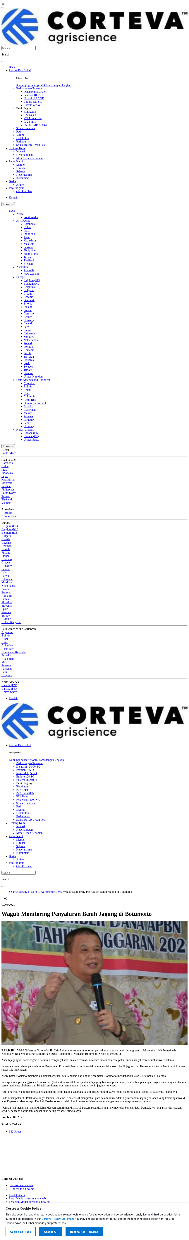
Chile (27, 393)
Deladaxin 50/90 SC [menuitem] (35, 91)
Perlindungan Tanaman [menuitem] (29, 88)
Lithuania (29, 333)
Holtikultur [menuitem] (22, 138)
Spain (27, 363)
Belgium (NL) (32, 283)
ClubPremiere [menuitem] (24, 191)
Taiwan (28, 257)
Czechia (28, 296)
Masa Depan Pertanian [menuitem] (29, 158)
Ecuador (28, 406)
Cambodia (30, 223)
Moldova (29, 336)
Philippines (30, 250)
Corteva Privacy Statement (58, 1219)
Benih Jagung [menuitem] (24, 108)
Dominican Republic (36, 403)
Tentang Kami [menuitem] (17, 148)
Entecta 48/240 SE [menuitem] (34, 105)
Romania (29, 350)
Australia (29, 270)
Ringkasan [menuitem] (30, 111)
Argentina (29, 383)
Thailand (29, 260)
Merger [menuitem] (20, 164)
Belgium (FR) (32, 280)
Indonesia (8, 204)
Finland (28, 306)
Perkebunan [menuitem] (23, 141)
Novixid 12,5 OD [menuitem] (34, 98)
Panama (28, 416)
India (27, 230)
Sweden (28, 366)
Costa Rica (30, 399)
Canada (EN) (31, 432)
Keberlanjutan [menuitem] (24, 154)
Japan (27, 237)
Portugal (28, 346)
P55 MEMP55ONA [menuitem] (35, 124)
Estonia (28, 303)
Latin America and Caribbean (33, 379)
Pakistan (28, 247)
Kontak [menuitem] (13, 197)
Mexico (28, 413)
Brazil (27, 389)
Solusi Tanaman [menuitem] (25, 128)
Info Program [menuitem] (16, 187)
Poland (28, 343)
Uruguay (29, 426)
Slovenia (29, 359)
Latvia (27, 330)
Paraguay (29, 419)
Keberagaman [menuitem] (24, 174)
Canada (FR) (31, 436)
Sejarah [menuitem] (20, 171)
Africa (20, 213)
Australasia (22, 267)
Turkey (28, 369)
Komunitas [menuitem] (22, 178)
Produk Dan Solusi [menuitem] (20, 70)
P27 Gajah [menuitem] (30, 114)
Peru (26, 423)
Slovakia (29, 356)
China (27, 227)
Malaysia (29, 243)
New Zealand (31, 273)
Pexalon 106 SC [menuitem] (33, 95)
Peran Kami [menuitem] (16, 161)
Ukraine (28, 373)
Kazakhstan (30, 240)
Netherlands (31, 340)
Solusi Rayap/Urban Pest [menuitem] (30, 144)
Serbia (27, 353)
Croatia (28, 293)
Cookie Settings (20, 1232)
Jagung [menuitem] (20, 134)
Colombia (29, 396)
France (28, 310)
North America (25, 429)
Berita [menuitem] (12, 181)
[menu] (2, 4)
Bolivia (28, 386)
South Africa (31, 217)
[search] (2, 61)
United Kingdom (33, 376)
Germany (29, 313)
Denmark (29, 300)
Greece (28, 316)
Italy (26, 326)
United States (31, 439)
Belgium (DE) (32, 286)
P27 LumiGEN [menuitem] (33, 118)
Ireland (28, 323)
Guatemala (30, 409)
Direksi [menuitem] (20, 168)
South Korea (31, 253)
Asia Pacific (23, 220)
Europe (20, 277)
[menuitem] (43, 85)
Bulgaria (29, 290)
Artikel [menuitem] (20, 184)
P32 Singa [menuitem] (30, 121)
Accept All (50, 1232)
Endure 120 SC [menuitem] (33, 101)
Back (12, 67)
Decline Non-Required (84, 1232)
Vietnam (28, 263)
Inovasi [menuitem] (20, 151)
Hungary (29, 320)
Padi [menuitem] (18, 131)
